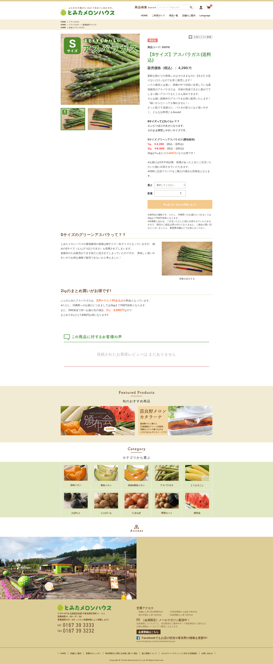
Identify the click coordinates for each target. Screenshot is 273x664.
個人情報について (149, 653)
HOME (144, 15)
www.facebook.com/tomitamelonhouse (155, 641)
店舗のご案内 (188, 15)
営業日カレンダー (93, 653)
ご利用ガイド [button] (158, 15)
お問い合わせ (207, 653)
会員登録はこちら (148, 631)
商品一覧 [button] (173, 15)
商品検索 (145, 7)
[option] (100, 69)
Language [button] (205, 15)
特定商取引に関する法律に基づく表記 (121, 653)
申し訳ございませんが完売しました (180, 204)
